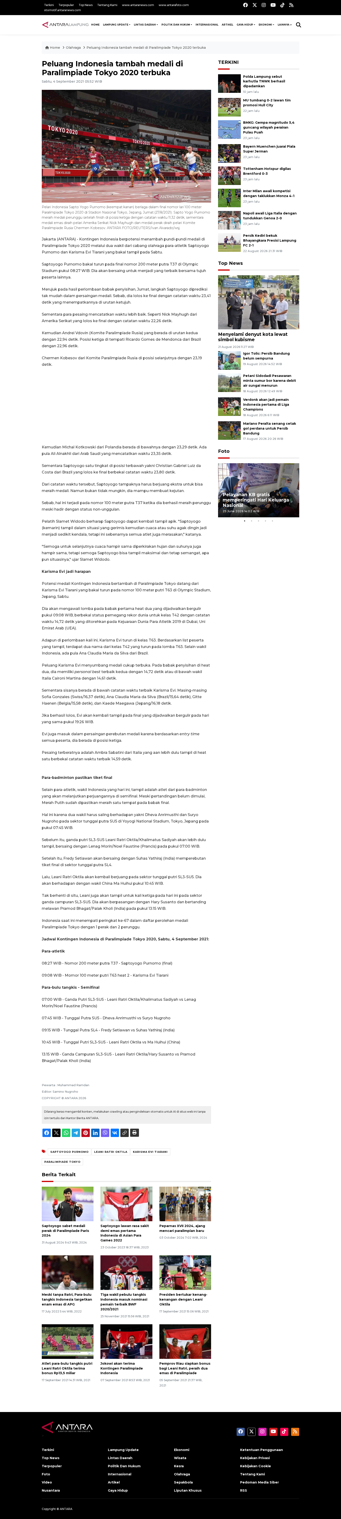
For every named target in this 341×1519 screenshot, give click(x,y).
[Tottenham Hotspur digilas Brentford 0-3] (229, 175)
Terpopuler (66, 5)
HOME (95, 24)
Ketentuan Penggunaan (261, 1450)
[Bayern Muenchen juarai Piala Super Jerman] (229, 153)
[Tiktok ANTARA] (282, 5)
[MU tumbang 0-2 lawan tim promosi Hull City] (229, 107)
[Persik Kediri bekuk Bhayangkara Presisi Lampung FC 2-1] (229, 242)
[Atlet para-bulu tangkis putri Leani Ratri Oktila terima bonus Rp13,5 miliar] (67, 1341)
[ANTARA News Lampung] (65, 24)
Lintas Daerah (145, 24)
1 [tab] (244, 520)
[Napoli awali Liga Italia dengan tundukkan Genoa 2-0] (229, 220)
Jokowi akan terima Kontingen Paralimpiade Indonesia (121, 1368)
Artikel (227, 24)
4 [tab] (265, 520)
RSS (243, 1490)
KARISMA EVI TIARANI (150, 1151)
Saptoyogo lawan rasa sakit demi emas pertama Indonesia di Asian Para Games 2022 (124, 1233)
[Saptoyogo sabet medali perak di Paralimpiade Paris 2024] (67, 1204)
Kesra (179, 1466)
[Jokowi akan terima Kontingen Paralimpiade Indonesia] (126, 1341)
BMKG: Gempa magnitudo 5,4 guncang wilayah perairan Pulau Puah (269, 127)
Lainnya (283, 24)
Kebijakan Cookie (255, 1466)
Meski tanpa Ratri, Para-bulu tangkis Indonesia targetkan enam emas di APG (67, 1299)
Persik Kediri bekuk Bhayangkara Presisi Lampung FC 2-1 (269, 240)
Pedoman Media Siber (259, 1482)
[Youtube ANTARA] (273, 5)
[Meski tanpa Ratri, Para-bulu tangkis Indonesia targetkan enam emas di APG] (67, 1272)
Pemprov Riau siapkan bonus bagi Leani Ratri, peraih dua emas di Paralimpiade (184, 1368)
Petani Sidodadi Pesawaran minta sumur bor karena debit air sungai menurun (269, 381)
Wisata (180, 1458)
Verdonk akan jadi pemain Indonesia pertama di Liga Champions (266, 404)
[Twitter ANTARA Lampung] (254, 5)
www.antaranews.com (138, 5)
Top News (86, 5)
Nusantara (51, 1490)
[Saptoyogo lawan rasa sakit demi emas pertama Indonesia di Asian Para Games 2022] (126, 1204)
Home (55, 47)
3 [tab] (258, 520)
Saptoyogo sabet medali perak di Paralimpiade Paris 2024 (65, 1231)
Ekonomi (265, 24)
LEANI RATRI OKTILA (110, 1151)
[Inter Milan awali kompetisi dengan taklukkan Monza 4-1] (229, 197)
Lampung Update (115, 24)
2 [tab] (251, 520)
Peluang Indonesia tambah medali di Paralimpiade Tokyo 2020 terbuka (146, 47)
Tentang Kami (107, 5)
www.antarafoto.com (174, 5)
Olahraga (74, 47)
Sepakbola (183, 1482)
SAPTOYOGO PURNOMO (69, 1151)
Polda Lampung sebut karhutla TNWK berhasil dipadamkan (264, 81)
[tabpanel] (258, 490)
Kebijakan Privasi (255, 1458)
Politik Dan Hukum (175, 24)
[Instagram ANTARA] (264, 5)
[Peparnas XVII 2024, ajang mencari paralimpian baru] (185, 1204)
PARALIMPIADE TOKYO (62, 1161)
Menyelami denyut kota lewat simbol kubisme (253, 336)
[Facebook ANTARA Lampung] (245, 5)
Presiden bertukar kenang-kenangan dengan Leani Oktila (183, 1299)
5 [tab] (272, 520)
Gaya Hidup (245, 24)
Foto (224, 451)
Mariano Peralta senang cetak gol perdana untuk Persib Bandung (269, 428)
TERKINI (228, 62)
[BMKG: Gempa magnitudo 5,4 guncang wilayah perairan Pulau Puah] (229, 129)
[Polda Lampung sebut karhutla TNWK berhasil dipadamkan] (229, 83)
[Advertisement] (126, 405)
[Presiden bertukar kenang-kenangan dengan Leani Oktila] (185, 1272)
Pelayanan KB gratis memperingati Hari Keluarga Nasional (256, 500)
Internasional (207, 24)
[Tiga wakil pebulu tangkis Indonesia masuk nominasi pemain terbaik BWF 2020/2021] (126, 1272)
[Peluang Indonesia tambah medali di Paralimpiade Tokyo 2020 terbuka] (258, 302)
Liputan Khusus (188, 1490)
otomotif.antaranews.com (62, 10)
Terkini (49, 5)
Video (47, 1482)
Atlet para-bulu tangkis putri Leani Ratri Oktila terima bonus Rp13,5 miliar (67, 1368)
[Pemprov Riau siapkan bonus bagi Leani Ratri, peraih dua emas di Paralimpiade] (185, 1341)
